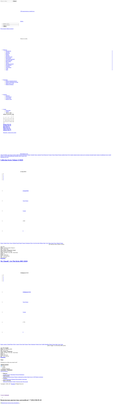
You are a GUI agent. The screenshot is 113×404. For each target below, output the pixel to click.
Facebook (10, 381)
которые (87, 154)
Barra (12, 344)
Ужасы (7, 62)
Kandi (17, 243)
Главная (5, 379)
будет (69, 154)
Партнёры (5, 79)
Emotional (28, 243)
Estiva (8, 243)
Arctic (61, 344)
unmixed (39, 154)
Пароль (4, 25)
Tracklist (32, 154)
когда (84, 154)
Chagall (8, 344)
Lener (59, 344)
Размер (56, 154)
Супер (3, 366)
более (66, 154)
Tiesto (29, 344)
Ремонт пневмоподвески (11, 81)
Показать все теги (5, 157)
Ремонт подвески (9, 84)
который (91, 154)
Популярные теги (24, 153)
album (2, 154)
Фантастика (8, 58)
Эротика (8, 52)
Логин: (4, 23)
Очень (53, 154)
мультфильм (102, 154)
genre (8, 154)
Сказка (24, 210)
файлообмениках (11, 156)
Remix (29, 154)
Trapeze (23, 243)
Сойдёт (3, 367)
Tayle (47, 243)
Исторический (9, 56)
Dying (20, 344)
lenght (14, 154)
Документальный (10, 63)
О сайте (5, 374)
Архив (4, 109)
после (107, 154)
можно (98, 154)
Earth (23, 344)
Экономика (12, 374)
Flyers (55, 243)
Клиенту (5, 94)
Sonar (52, 243)
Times (49, 243)
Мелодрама (8, 61)
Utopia (61, 243)
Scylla (34, 243)
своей (109, 154)
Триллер (7, 55)
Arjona (53, 344)
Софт (7, 68)
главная (75, 154)
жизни (78, 154)
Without (41, 243)
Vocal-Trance (8, 67)
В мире (8, 374)
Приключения (9, 60)
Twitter (13, 381)
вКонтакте (5, 381)
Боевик (7, 54)
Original (20, 154)
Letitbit (17, 154)
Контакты (9, 379)
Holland (14, 243)
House (11, 154)
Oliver (31, 243)
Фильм (59, 154)
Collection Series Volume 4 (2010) (12, 160)
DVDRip (5, 154)
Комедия (8, 53)
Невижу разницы (6, 368)
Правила (8, 95)
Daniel (20, 243)
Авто (7, 69)
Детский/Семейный (10, 59)
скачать (2, 156)
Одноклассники (19, 381)
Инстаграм (25, 381)
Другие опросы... (4, 371)
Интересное (8, 51)
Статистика (8, 98)
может (95, 154)
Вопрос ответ (9, 99)
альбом (63, 154)
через (20, 156)
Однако (50, 154)
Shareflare (47, 344)
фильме (16, 156)
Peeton (50, 344)
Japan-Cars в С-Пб (10, 83)
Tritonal (58, 243)
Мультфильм (8, 65)
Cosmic (17, 344)
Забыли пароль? (10, 28)
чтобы (22, 156)
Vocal (42, 154)
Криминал (22, 374)
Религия (17, 374)
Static (44, 243)
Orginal (37, 344)
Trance (35, 154)
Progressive (25, 154)
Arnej (40, 344)
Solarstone (33, 344)
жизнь (81, 154)
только (5, 156)
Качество (46, 154)
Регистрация (3, 28)
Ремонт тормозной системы (12, 82)
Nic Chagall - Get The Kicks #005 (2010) (14, 261)
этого (25, 156)
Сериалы (8, 66)
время (71, 154)
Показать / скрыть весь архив (9, 132)
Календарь (8, 110)
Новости (5, 49)
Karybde (37, 243)
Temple (5, 243)
